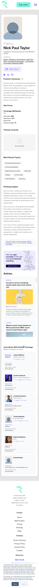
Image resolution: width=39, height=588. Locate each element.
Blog (19, 531)
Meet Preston (19, 521)
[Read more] (19, 296)
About (19, 517)
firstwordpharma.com (10, 467)
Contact (19, 550)
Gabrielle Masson (19, 437)
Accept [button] (15, 584)
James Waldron (18, 355)
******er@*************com (19, 400)
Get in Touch (13, 69)
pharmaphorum (8, 385)
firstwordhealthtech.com (22, 467)
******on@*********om (18, 359)
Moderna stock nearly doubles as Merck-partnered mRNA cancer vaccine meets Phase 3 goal (18, 327)
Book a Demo (23, 5)
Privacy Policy (19, 544)
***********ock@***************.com (22, 379)
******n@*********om (18, 441)
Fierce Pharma (21, 59)
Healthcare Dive (17, 406)
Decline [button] (24, 584)
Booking (19, 528)
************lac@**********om (20, 420)
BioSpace (12, 59)
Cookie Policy (19, 547)
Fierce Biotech (8, 365)
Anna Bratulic (18, 457)
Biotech (6, 59)
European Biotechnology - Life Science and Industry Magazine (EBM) (19, 62)
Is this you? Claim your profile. (10, 43)
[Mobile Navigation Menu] (36, 5)
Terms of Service (19, 540)
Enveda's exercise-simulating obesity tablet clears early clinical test (18, 285)
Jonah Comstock (19, 375)
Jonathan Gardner (19, 396)
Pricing (19, 524)
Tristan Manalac (18, 416)
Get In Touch (19, 560)
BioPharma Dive (9, 406)
